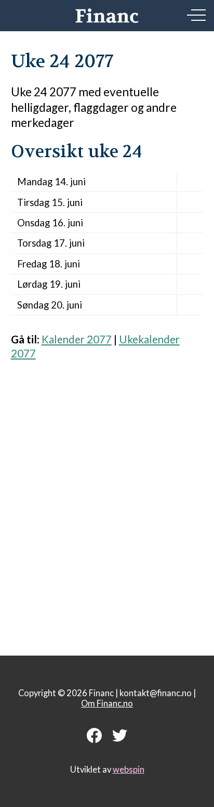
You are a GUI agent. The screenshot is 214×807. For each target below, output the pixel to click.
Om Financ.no (107, 703)
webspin (128, 769)
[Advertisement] (107, 502)
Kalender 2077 (77, 339)
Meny (196, 15)
